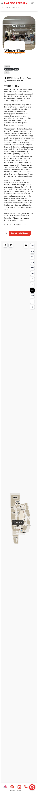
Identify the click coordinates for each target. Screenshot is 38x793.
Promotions (12, 790)
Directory (5, 790)
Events (19, 790)
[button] (2, 3)
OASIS (7, 72)
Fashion (7, 66)
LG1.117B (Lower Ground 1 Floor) (19, 78)
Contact (26, 790)
